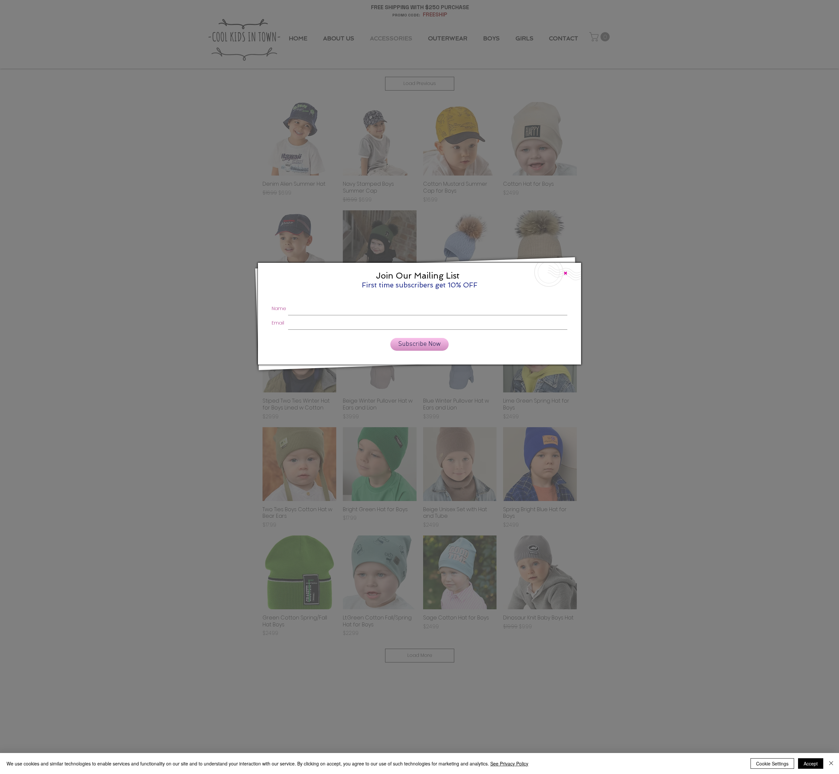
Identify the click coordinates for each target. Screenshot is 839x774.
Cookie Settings (772, 763)
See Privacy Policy (509, 763)
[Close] (831, 763)
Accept (811, 763)
